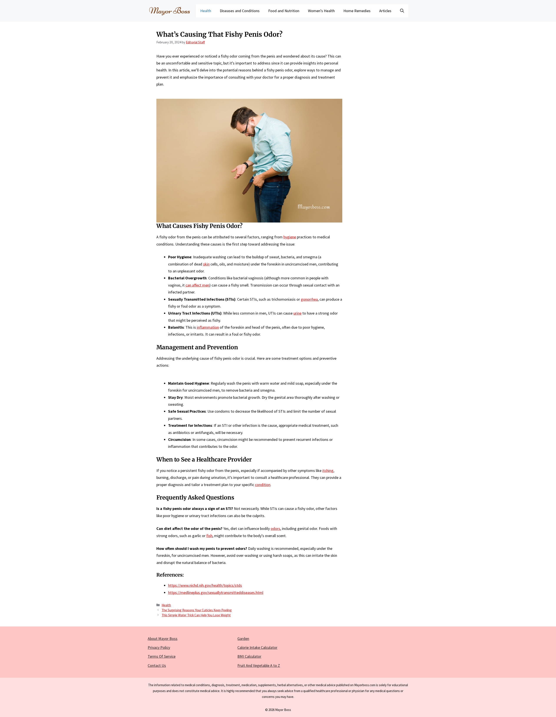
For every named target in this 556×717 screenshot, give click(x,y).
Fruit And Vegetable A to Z (258, 665)
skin (206, 264)
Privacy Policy (159, 647)
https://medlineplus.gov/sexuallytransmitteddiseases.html (215, 592)
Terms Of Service (161, 656)
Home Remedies (357, 10)
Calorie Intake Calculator (257, 647)
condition (262, 484)
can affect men (197, 285)
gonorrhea (309, 299)
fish (209, 535)
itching (327, 470)
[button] (402, 10)
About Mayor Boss (162, 638)
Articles (385, 10)
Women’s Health (321, 10)
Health (205, 10)
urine (297, 313)
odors (275, 528)
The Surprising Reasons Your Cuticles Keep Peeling (197, 610)
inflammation (208, 327)
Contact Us (157, 665)
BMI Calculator (249, 656)
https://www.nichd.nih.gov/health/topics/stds (205, 585)
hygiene (289, 236)
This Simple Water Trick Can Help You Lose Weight (196, 615)
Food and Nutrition (283, 10)
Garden (243, 638)
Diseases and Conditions (240, 10)
